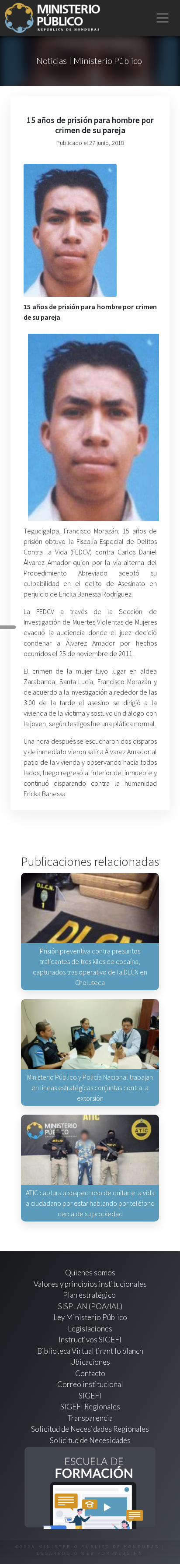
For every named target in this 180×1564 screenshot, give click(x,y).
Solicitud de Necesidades (90, 1440)
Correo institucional (90, 1384)
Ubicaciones (90, 1361)
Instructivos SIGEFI (90, 1339)
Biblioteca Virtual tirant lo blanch (90, 1351)
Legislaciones (90, 1328)
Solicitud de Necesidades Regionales (90, 1428)
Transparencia (90, 1418)
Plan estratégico (90, 1294)
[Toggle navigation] (162, 18)
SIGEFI (90, 1395)
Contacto (90, 1373)
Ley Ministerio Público (90, 1317)
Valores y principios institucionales (90, 1284)
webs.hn (128, 1553)
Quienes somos (90, 1272)
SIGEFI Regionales (90, 1406)
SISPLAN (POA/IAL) (90, 1306)
